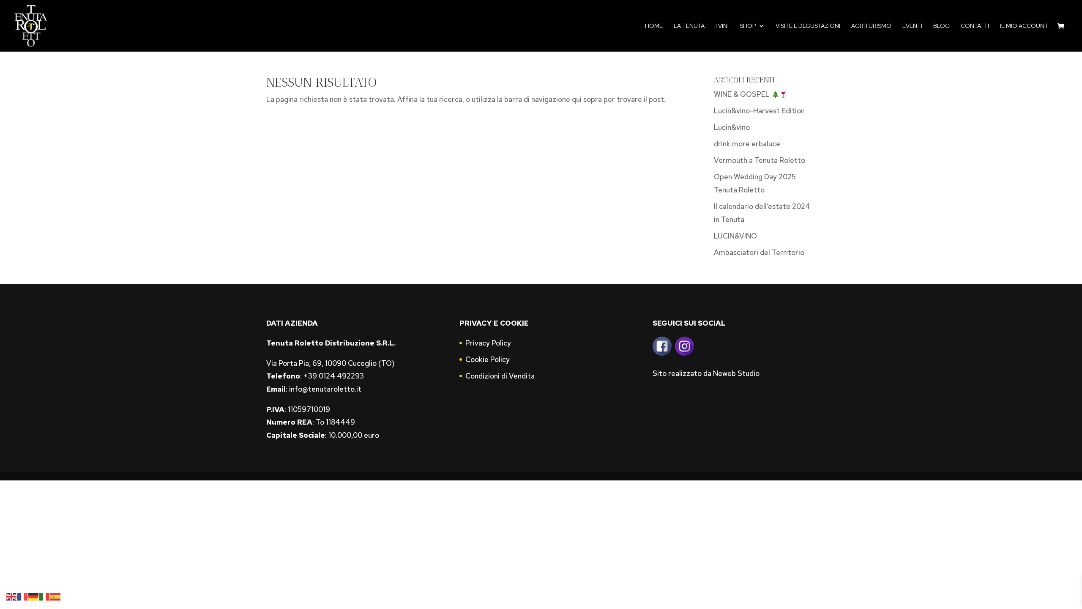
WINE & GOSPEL (742, 94)
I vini (722, 26)
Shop (748, 26)
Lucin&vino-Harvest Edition (759, 110)
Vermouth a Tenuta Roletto (759, 160)
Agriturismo (871, 26)
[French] (22, 596)
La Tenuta (689, 26)
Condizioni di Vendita (500, 376)
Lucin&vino (732, 127)
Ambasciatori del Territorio (759, 252)
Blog (941, 26)
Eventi (912, 26)
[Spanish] (55, 596)
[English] (11, 596)
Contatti (975, 26)
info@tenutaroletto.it (325, 389)
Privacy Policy (488, 343)
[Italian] (44, 596)
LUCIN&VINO (735, 236)
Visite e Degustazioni (808, 26)
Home (654, 26)
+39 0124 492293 (333, 376)
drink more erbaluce (747, 143)
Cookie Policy (487, 359)
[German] (33, 596)
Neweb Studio (736, 373)
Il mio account (1024, 26)
